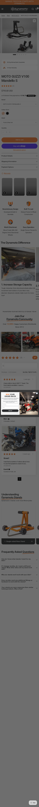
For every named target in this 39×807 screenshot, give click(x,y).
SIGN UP (10, 410)
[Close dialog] (37, 393)
